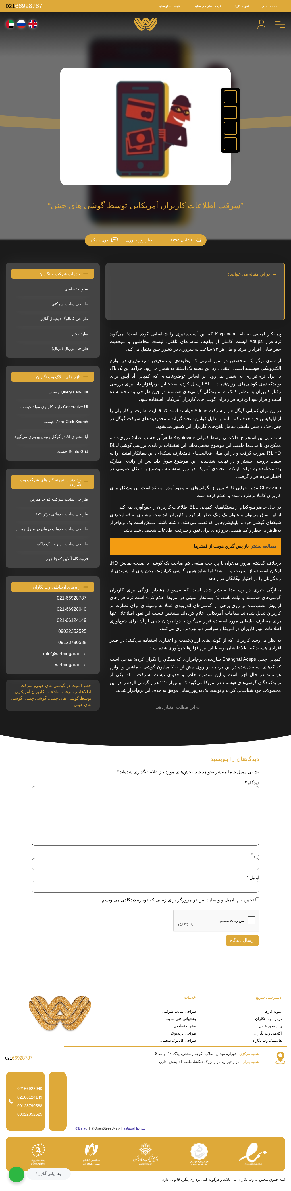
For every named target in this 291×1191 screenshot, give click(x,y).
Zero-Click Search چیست (65, 421)
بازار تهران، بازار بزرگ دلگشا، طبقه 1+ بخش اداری (209, 1062)
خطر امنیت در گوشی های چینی (63, 685)
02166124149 (29, 1097)
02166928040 (29, 1088)
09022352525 (29, 1114)
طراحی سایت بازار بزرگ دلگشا (61, 544)
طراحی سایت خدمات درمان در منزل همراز (52, 529)
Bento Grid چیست (72, 451)
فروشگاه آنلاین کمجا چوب (66, 558)
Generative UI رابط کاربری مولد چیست (54, 406)
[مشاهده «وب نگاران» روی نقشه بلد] (179, 1101)
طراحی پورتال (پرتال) (70, 348)
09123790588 (29, 1105)
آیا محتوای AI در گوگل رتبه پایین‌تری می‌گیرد (51, 436)
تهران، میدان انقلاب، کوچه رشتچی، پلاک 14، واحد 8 (207, 1054)
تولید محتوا (79, 333)
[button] (230, 96)
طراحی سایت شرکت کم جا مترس (59, 499)
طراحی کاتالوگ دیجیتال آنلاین (64, 318)
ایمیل (253, 877)
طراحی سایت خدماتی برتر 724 (61, 514)
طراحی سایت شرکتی (69, 304)
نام (255, 855)
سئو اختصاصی (76, 289)
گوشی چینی (36, 698)
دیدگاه (252, 783)
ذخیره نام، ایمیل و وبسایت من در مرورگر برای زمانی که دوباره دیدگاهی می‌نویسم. (177, 900)
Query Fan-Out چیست (68, 392)
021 (24, 6)
